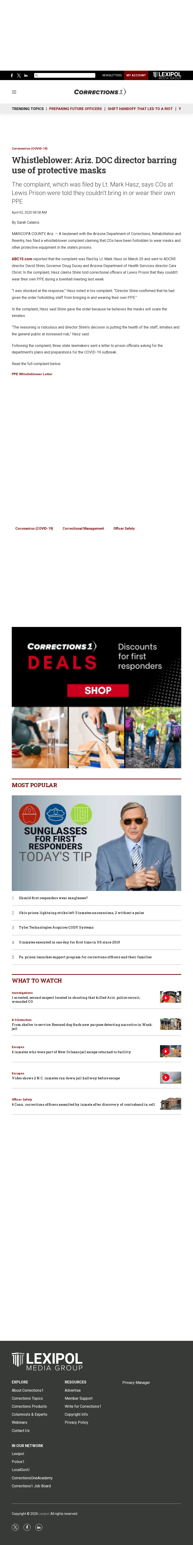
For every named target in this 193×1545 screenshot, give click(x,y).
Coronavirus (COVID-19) (30, 148)
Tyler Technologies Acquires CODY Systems (56, 928)
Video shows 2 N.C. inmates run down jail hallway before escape (66, 1078)
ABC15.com (22, 259)
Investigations (22, 993)
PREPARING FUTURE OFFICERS (75, 109)
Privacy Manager (136, 1382)
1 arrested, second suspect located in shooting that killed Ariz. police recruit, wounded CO (76, 999)
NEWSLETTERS (112, 75)
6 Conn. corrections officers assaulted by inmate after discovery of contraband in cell (83, 1104)
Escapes (18, 1047)
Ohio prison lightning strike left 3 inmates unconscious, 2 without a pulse (81, 913)
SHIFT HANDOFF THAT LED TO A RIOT (140, 109)
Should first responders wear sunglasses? (53, 898)
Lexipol (44, 1514)
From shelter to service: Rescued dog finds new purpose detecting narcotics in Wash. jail (82, 1026)
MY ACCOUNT (136, 75)
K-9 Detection (22, 1020)
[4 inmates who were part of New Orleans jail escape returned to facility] (170, 1051)
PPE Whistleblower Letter (32, 374)
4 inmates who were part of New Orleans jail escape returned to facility (71, 1052)
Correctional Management (83, 528)
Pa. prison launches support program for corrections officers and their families (85, 957)
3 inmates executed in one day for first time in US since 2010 (69, 942)
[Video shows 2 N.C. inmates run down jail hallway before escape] (170, 1078)
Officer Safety (124, 528)
